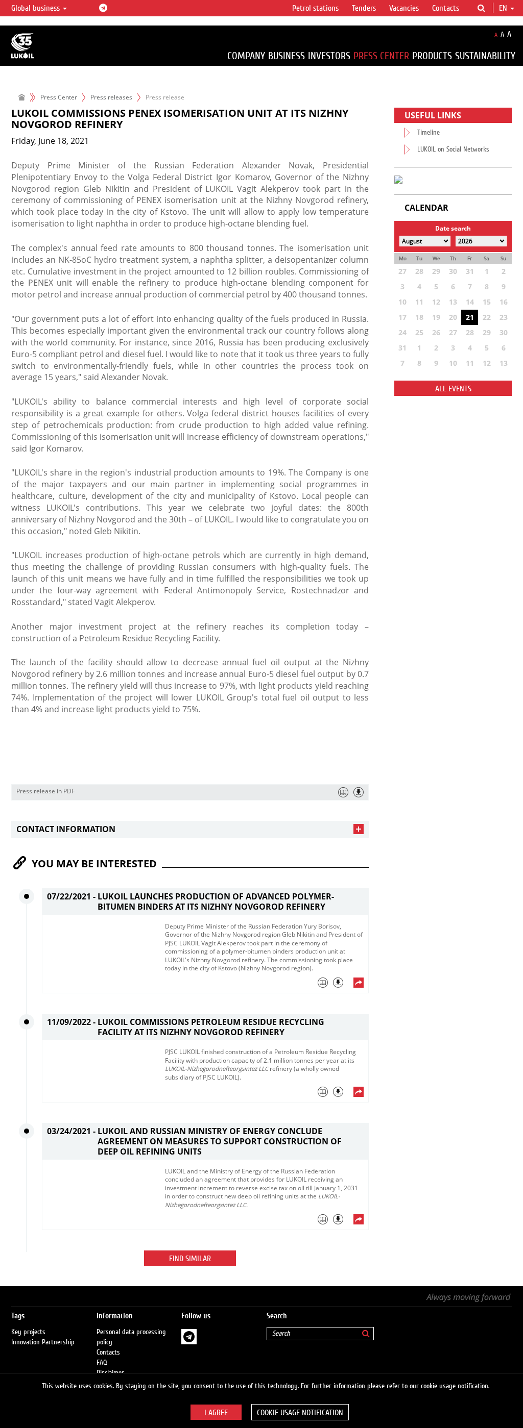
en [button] (504, 8)
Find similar (190, 1258)
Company (246, 56)
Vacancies (404, 8)
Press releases (111, 97)
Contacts (445, 8)
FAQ (102, 1363)
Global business (36, 8)
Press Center (381, 56)
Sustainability (485, 56)
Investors (329, 56)
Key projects (28, 1332)
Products (432, 56)
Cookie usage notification (300, 1412)
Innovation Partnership (43, 1342)
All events (453, 388)
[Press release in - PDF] (358, 792)
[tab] (190, 829)
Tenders (364, 8)
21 (470, 317)
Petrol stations (315, 8)
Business (286, 56)
